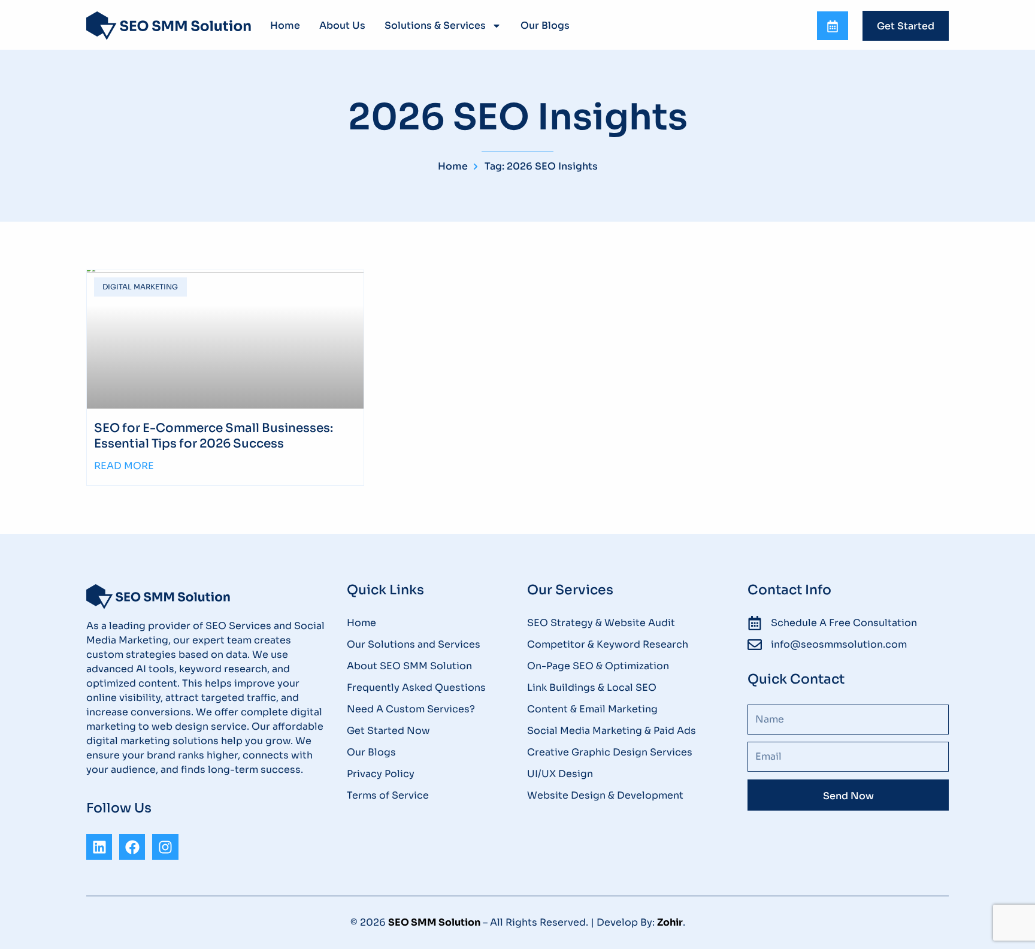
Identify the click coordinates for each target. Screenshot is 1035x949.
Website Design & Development (605, 795)
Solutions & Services (435, 25)
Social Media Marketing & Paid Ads (611, 730)
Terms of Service (388, 795)
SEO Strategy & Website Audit (601, 622)
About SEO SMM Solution (409, 666)
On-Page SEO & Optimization (598, 666)
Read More (124, 466)
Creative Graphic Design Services (609, 752)
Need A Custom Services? (411, 709)
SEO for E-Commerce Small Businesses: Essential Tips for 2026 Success (213, 436)
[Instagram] (165, 847)
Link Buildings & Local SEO (591, 687)
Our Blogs (545, 25)
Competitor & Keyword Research (607, 644)
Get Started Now (388, 730)
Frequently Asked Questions (416, 687)
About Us (342, 25)
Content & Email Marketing (592, 709)
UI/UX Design (560, 773)
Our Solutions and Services (413, 644)
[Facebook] (132, 847)
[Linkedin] (99, 847)
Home (285, 25)
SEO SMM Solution (434, 922)
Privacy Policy (380, 773)
